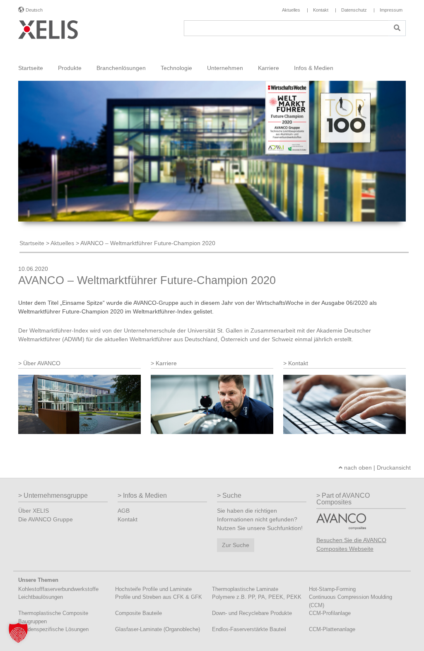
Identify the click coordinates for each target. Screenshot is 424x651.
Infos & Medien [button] (313, 68)
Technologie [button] (176, 68)
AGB (124, 510)
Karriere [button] (268, 68)
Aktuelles (62, 243)
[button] (18, 633)
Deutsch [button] (34, 9)
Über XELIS (33, 510)
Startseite (30, 68)
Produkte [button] (70, 68)
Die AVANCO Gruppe (45, 519)
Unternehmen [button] (225, 68)
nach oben (357, 467)
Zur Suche (235, 545)
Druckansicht (394, 467)
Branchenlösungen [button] (121, 68)
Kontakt (127, 519)
